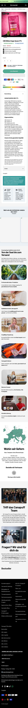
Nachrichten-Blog (6, 605)
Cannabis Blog (5, 608)
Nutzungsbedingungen (20, 615)
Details (6, 168)
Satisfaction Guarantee (8, 43)
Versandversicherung (20, 620)
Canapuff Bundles (6, 626)
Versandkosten (5, 47)
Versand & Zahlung (6, 586)
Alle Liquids (4, 635)
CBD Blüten (13, 9)
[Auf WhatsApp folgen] (12, 686)
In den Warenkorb (14, 71)
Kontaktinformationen (20, 592)
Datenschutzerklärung (20, 600)
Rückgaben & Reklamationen (5, 590)
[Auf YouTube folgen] (7, 686)
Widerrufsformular (6, 616)
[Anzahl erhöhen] (10, 60)
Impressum (18, 596)
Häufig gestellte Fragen (6, 601)
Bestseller (4, 629)
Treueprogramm (6, 594)
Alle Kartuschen (5, 638)
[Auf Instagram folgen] (5, 686)
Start (2, 9)
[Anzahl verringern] (5, 60)
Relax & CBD (7, 9)
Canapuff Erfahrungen (5, 612)
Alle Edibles (4, 647)
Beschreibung (8, 93)
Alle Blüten (4, 641)
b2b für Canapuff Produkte (20, 584)
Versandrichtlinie (20, 611)
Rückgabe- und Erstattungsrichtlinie (20, 606)
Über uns (18, 588)
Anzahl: (4, 57)
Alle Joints (4, 644)
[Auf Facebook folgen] (2, 686)
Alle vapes (4, 632)
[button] (14, 75)
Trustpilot (5, 173)
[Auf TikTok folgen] (10, 686)
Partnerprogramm (6, 597)
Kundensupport (5, 583)
